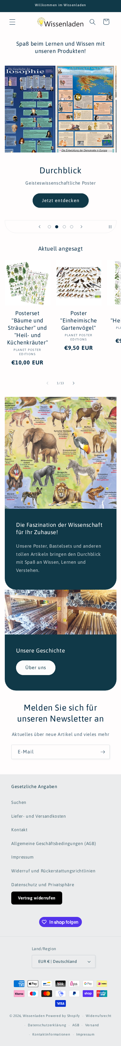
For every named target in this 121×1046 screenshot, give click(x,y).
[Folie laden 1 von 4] (49, 226)
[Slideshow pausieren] (110, 226)
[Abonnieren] (102, 752)
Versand (92, 1025)
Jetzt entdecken (60, 200)
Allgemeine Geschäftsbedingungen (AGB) (53, 843)
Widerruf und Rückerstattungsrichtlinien (53, 870)
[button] (12, 21)
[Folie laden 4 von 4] (71, 226)
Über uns (35, 667)
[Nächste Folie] (81, 226)
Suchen (18, 802)
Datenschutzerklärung (47, 1025)
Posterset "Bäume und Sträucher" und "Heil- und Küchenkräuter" (27, 328)
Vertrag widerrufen (36, 897)
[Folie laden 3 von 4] (64, 226)
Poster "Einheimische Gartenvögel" (78, 320)
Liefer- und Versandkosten (38, 816)
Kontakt (19, 829)
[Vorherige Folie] (39, 226)
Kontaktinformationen (51, 1034)
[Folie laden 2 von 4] (56, 226)
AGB (75, 1025)
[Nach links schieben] (47, 383)
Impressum (22, 857)
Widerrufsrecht (98, 1016)
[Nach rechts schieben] (73, 383)
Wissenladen (34, 1016)
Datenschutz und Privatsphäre (42, 884)
